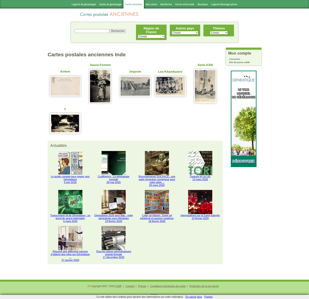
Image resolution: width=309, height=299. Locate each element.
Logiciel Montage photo (224, 4)
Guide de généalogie (110, 4)
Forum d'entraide (184, 4)
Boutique (203, 4)
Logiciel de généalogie (84, 4)
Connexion (234, 59)
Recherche (166, 4)
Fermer (208, 296)
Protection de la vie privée (204, 286)
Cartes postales (133, 4)
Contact (130, 286)
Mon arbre (151, 4)
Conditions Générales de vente (168, 286)
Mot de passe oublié (239, 62)
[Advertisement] (243, 215)
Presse (142, 286)
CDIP (118, 286)
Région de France (151, 30)
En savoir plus (194, 296)
